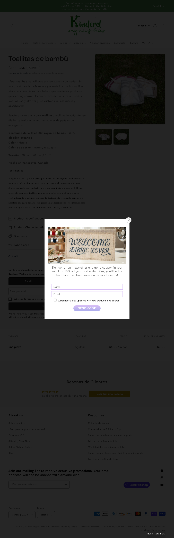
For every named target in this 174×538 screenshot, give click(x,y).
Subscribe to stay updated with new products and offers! (88, 300)
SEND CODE (87, 308)
